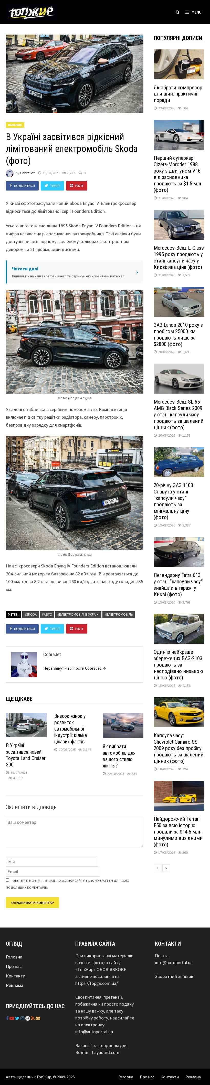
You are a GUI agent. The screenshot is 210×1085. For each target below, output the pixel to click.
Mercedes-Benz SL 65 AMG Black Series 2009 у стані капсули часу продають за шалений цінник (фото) (178, 414)
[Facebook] (7, 1018)
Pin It (79, 185)
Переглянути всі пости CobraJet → (74, 668)
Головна (14, 957)
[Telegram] (28, 1018)
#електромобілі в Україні (78, 614)
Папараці (15, 125)
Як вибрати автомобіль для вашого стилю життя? (119, 756)
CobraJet (27, 173)
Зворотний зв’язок (174, 976)
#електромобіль (118, 614)
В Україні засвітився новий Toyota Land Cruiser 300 (26, 755)
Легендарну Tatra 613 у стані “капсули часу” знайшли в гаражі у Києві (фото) (178, 584)
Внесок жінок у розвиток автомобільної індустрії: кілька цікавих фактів (70, 729)
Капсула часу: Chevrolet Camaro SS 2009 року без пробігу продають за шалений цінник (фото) (178, 748)
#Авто (47, 614)
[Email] (38, 1018)
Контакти (15, 976)
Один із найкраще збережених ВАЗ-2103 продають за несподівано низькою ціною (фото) (178, 665)
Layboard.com (105, 1052)
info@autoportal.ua (94, 1032)
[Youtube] (12, 1018)
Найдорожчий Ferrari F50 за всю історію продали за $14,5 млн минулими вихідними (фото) (178, 832)
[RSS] (33, 1018)
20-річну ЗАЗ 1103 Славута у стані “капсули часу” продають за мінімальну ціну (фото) (173, 501)
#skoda (30, 614)
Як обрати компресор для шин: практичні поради (178, 94)
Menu (197, 12)
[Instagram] (22, 1018)
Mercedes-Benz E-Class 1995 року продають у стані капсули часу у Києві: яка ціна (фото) (179, 257)
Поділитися (24, 185)
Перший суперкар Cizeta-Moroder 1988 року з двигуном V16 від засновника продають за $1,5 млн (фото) (178, 174)
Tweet (55, 185)
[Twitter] (17, 1018)
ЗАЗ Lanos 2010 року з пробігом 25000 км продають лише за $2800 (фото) (178, 334)
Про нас (14, 966)
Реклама (14, 985)
